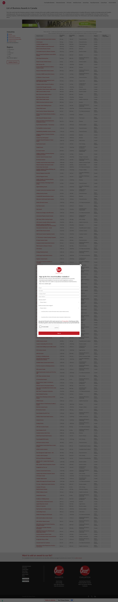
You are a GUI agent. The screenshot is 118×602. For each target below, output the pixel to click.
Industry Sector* (42, 299)
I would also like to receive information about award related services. (55, 311)
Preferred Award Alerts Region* (46, 305)
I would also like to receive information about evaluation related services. (56, 317)
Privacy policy (65, 321)
